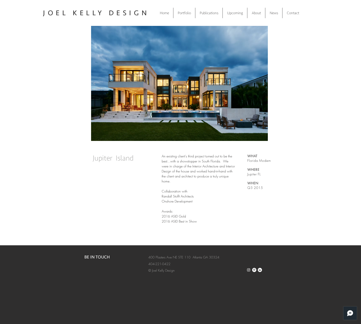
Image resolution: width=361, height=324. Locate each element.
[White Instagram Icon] (249, 270)
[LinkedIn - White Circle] (260, 270)
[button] (179, 83)
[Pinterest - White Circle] (254, 270)
